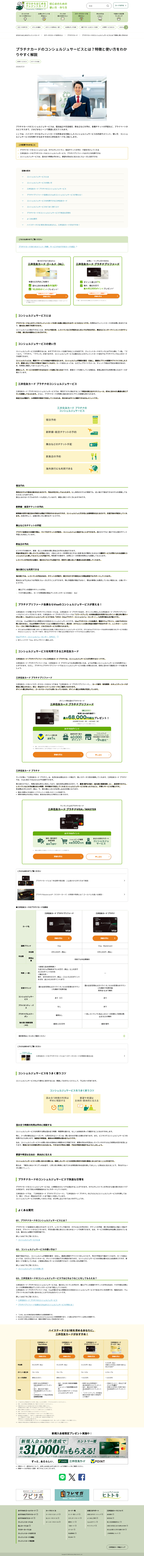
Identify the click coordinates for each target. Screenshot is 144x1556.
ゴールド (70, 1529)
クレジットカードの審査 (26, 1537)
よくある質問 (32, 219)
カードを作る (119, 5)
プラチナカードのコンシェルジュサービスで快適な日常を (49, 213)
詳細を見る (42, 1356)
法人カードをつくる (51, 1518)
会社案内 (109, 1514)
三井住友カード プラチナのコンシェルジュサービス (46, 189)
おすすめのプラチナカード (27, 1514)
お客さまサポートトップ (94, 1514)
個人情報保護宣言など (113, 1522)
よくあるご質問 (91, 1518)
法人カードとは (23, 1526)
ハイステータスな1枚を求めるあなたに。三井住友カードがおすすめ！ (53, 225)
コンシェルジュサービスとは (38, 177)
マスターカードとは (24, 1529)
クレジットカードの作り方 (27, 1533)
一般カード (71, 1526)
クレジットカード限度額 (26, 1541)
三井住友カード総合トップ (117, 1547)
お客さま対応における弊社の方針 (116, 1526)
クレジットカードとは (25, 1522)
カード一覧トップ (73, 1514)
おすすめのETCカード (25, 1518)
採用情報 (109, 1518)
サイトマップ (91, 1526)
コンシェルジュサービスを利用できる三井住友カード (47, 201)
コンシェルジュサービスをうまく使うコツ (43, 207)
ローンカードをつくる (52, 1522)
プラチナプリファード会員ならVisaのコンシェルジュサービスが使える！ (55, 195)
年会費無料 (71, 1533)
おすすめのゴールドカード (27, 1511)
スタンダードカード (74, 1518)
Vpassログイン (91, 1522)
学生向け (70, 1537)
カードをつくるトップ (52, 1514)
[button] (126, 27)
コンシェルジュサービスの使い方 (39, 183)
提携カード (71, 1522)
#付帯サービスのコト (22, 61)
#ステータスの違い (35, 61)
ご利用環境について (112, 1533)
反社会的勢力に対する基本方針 (116, 1529)
